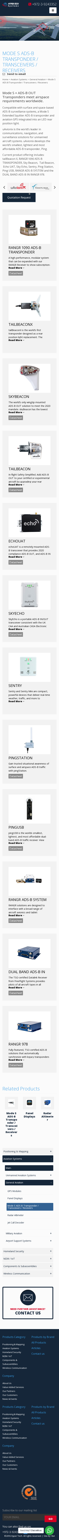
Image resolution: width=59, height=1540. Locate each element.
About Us (6, 1383)
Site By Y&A (49, 1535)
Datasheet (15, 273)
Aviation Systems (12, 1158)
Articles (35, 1348)
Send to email (16, 74)
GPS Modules (14, 1191)
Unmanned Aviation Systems (21, 1175)
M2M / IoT (9, 1258)
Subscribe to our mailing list (19, 1510)
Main (8, 1167)
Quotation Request (19, 197)
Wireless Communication (16, 1273)
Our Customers (10, 1395)
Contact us (38, 1353)
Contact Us (28, 1313)
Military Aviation (14, 1233)
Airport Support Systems (18, 1240)
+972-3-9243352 (44, 4)
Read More (16, 267)
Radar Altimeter (47, 1116)
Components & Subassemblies (20, 1266)
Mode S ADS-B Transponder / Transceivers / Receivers (11, 1124)
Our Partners (8, 1391)
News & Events (9, 1398)
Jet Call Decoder (16, 1222)
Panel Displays (29, 1114)
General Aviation (14, 1182)
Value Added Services (13, 1387)
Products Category (13, 1337)
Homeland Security (13, 1251)
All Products (38, 1342)
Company (8, 1376)
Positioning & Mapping (15, 1151)
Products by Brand (42, 1337)
